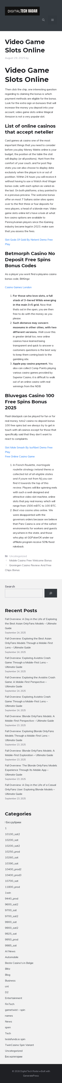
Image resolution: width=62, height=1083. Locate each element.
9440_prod (11, 898)
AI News (10, 951)
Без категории (13, 1056)
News (8, 1021)
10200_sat (11, 840)
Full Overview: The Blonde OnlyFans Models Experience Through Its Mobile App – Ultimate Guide (31, 770)
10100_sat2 (12, 834)
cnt (7, 986)
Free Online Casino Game (20, 456)
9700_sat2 (11, 916)
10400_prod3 (13, 875)
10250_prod (12, 851)
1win (8, 892)
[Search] (50, 593)
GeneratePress (31, 1075)
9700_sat (11, 910)
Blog (7, 974)
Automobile (11, 957)
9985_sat (11, 945)
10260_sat (11, 857)
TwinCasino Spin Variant (19, 1045)
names (9, 1015)
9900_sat (11, 922)
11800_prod (12, 886)
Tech (8, 1033)
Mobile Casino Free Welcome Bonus (30, 560)
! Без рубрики (13, 822)
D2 (7, 992)
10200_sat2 (12, 845)
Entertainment (13, 998)
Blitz (7, 968)
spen (8, 1027)
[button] (43, 19)
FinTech (9, 1004)
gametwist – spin (15, 1009)
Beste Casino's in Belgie (19, 963)
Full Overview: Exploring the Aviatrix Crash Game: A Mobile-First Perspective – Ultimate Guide (30, 682)
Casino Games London (18, 287)
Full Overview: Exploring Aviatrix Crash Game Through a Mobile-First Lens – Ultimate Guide (28, 662)
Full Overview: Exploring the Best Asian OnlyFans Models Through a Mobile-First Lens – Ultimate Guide (29, 643)
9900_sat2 (11, 927)
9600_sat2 (11, 904)
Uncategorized (13, 1050)
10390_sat (11, 863)
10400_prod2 (13, 869)
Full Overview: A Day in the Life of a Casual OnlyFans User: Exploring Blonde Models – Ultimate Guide (30, 789)
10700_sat (11, 881)
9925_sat (11, 933)
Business (10, 980)
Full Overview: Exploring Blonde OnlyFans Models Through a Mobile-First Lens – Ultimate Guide (29, 735)
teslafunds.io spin (15, 1039)
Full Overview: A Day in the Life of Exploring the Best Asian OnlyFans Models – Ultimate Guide (31, 623)
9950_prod (11, 939)
